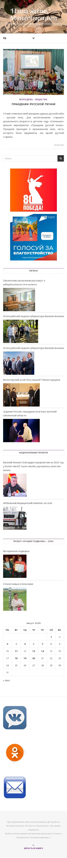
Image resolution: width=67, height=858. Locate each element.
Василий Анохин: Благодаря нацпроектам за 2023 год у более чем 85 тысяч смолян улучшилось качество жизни (33, 466)
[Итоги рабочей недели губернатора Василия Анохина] (20, 331)
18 (16, 658)
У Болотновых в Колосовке (18, 583)
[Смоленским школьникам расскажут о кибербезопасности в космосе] (19, 299)
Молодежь (26, 99)
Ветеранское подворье (16, 551)
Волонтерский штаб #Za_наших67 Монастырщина (31, 379)
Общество (41, 99)
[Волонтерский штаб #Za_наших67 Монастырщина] (21, 395)
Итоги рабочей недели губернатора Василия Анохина (33, 316)
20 (33, 658)
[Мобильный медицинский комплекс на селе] (14, 519)
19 (25, 658)
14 (42, 651)
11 (16, 651)
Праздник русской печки (33, 104)
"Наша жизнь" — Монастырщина (33, 15)
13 (33, 651)
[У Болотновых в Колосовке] (14, 599)
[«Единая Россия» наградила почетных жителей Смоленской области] (21, 430)
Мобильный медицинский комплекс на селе (27, 503)
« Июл (6, 680)
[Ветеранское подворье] (14, 567)
